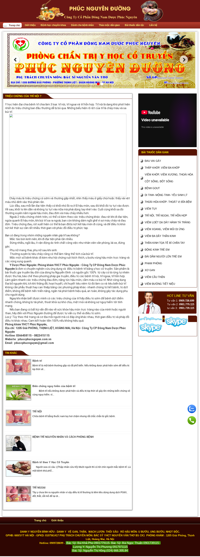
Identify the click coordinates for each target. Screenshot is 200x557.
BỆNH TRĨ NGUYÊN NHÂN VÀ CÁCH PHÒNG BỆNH (63, 436)
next (183, 59)
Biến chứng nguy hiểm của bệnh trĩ (53, 386)
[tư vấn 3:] (150, 332)
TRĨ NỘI (37, 411)
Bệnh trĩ (37, 360)
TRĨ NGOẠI (39, 487)
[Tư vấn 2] (176, 326)
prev (15, 59)
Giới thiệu (30, 25)
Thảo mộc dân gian (109, 25)
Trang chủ (14, 25)
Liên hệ (153, 25)
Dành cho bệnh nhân (82, 25)
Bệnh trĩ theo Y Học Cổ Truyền (50, 462)
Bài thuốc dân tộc (134, 25)
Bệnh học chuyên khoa (53, 25)
